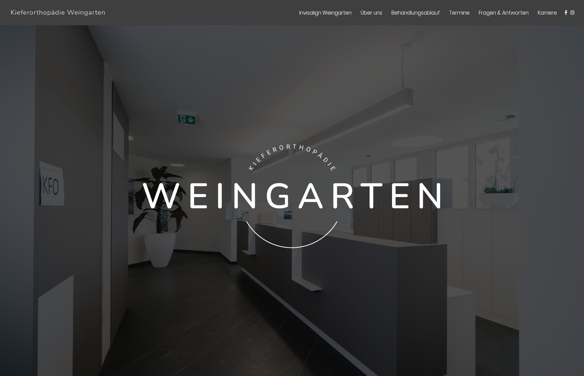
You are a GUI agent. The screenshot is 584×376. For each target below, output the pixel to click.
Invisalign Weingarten (325, 12)
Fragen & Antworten (504, 12)
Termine (459, 12)
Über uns (371, 12)
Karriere (547, 12)
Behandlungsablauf (415, 12)
